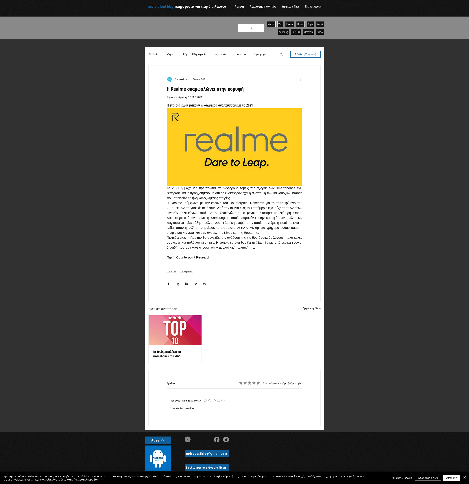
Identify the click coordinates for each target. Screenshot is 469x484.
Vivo (280, 24)
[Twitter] (226, 439)
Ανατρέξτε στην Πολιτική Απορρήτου (75, 479)
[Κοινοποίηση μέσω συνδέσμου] (195, 284)
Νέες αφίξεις (221, 54)
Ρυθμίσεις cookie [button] (401, 478)
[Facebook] (216, 439)
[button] (281, 54)
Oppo (310, 24)
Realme (289, 24)
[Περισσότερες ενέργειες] (300, 79)
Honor (300, 24)
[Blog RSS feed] (188, 440)
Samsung (283, 32)
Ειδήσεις (170, 54)
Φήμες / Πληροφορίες (195, 54)
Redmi (320, 24)
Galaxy (320, 32)
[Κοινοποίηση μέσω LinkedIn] (186, 284)
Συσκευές (241, 54)
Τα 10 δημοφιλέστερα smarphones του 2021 (167, 353)
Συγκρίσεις (186, 271)
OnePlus (296, 32)
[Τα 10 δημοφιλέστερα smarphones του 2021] (175, 330)
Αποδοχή (451, 478)
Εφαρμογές (260, 54)
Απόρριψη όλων (428, 478)
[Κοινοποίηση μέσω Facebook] (168, 284)
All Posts (153, 54)
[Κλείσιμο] (464, 477)
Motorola (308, 32)
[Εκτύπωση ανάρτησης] (204, 284)
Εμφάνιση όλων (312, 308)
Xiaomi (271, 24)
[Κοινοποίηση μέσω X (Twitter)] (177, 284)
